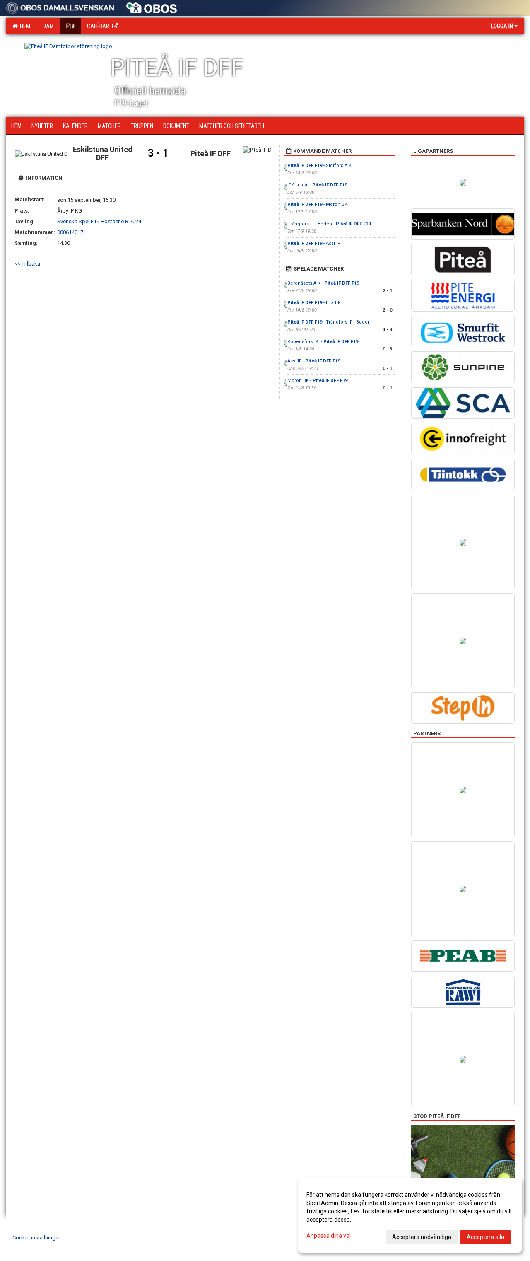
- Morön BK (318, 204)
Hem (23, 26)
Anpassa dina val (328, 1235)
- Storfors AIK (319, 165)
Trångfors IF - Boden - (329, 224)
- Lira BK (314, 302)
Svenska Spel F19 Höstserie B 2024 (99, 221)
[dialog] (410, 1215)
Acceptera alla (485, 1237)
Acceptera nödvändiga (421, 1237)
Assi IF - (313, 361)
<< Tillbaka (27, 264)
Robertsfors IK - (322, 341)
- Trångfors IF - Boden (329, 322)
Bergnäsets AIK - (323, 283)
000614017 (70, 232)
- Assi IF (313, 243)
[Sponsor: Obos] (151, 6)
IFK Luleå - (317, 185)
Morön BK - (317, 380)
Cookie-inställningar (36, 1237)
